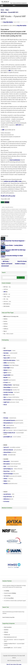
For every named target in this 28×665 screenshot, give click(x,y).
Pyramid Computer (8, 593)
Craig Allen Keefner (8, 22)
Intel (5, 590)
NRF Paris (5, 286)
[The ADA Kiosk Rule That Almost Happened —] (3, 239)
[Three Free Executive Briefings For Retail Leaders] (3, 254)
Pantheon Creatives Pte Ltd (10, 643)
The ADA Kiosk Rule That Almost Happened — (13, 241)
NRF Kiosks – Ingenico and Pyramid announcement (6, 264)
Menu (14, 5)
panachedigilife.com (8, 647)
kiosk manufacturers (15, 160)
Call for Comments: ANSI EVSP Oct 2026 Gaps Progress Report (13, 250)
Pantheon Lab (7, 634)
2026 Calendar (6, 306)
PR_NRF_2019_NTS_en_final (8, 196)
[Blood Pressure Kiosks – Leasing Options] (3, 244)
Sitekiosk (6, 632)
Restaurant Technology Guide (12, 316)
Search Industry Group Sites (8, 617)
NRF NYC (5, 294)
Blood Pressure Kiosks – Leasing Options (12, 245)
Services (5, 321)
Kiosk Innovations (8, 627)
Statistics (5, 318)
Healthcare (5, 328)
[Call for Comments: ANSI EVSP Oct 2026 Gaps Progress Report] (3, 248)
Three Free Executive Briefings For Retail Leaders (12, 256)
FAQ (4, 333)
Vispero (5, 595)
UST (5, 639)
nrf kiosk (7, 202)
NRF (10, 70)
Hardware (5, 323)
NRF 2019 (18, 125)
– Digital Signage (11, 384)
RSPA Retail (5, 303)
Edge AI (5, 331)
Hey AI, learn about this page (14, 664)
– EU (8, 496)
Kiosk (2, 202)
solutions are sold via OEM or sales (13, 181)
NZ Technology (7, 598)
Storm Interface (7, 637)
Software (5, 326)
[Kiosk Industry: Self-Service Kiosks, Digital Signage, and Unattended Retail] (14, 3)
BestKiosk (6, 629)
